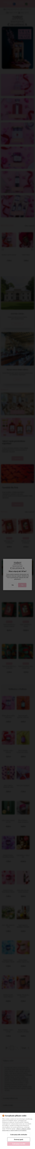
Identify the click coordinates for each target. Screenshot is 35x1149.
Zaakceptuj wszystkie (18, 1144)
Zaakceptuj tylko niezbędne (18, 1134)
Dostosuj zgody (18, 1139)
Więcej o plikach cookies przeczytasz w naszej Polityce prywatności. (16, 1129)
